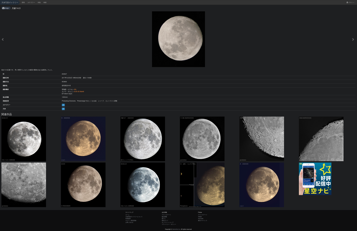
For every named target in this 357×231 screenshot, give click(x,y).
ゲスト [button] (350, 2)
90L (75, 89)
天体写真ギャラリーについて (134, 217)
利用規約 (128, 218)
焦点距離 (6, 97)
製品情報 (164, 217)
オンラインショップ (167, 222)
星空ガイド (165, 220)
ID (3, 74)
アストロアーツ (166, 215)
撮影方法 (6, 82)
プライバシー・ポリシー (169, 224)
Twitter (200, 217)
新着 (23, 2)
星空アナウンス (202, 220)
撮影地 (5, 86)
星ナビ (164, 218)
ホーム (127, 215)
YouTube (200, 218)
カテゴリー (31, 2)
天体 (4, 109)
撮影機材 (6, 89)
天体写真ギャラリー (9, 2)
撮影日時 (6, 78)
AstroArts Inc (176, 229)
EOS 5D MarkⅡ (79, 91)
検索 (45, 2)
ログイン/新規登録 (131, 220)
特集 (39, 2)
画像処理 (6, 101)
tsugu (7, 8)
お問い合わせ (129, 222)
